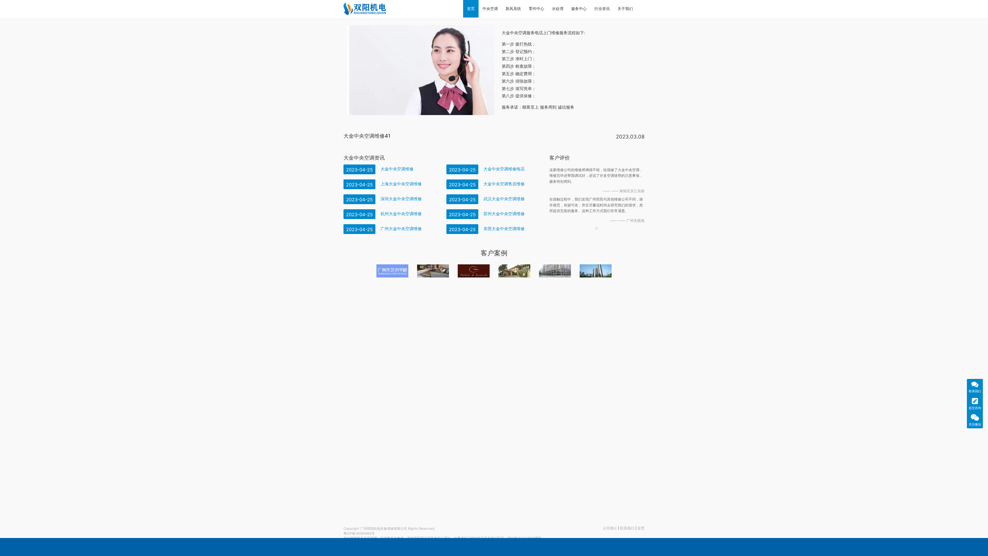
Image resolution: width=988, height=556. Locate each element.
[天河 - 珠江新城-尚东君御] (555, 270)
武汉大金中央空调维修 (504, 198)
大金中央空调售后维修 (504, 183)
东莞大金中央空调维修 (504, 228)
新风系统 (513, 8)
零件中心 (536, 8)
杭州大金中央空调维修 (401, 213)
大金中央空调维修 (397, 168)
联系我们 (627, 528)
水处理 (557, 8)
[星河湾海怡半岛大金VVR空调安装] (514, 270)
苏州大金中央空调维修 (504, 213)
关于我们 (625, 8)
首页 (471, 8)
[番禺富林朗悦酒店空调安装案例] (474, 270)
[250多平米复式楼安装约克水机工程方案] (433, 270)
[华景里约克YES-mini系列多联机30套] (596, 270)
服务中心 (579, 8)
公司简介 (610, 528)
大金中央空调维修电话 (504, 168)
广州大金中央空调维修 (401, 228)
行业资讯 (602, 8)
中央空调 (490, 8)
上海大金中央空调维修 (401, 183)
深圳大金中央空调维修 (401, 198)
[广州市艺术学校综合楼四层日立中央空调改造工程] (392, 270)
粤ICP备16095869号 (359, 533)
